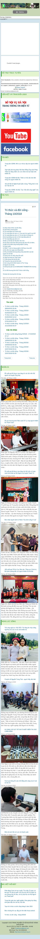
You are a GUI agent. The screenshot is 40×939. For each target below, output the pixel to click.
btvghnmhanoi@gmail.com (14, 289)
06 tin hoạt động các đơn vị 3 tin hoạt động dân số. (17, 237)
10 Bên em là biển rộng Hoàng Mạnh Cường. (15, 244)
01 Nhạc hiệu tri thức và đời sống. (12, 228)
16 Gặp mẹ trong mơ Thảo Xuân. (12, 257)
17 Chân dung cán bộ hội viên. (11, 259)
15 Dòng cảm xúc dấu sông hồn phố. (13, 255)
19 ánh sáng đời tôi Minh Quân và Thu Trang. (15, 263)
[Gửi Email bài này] (35, 206)
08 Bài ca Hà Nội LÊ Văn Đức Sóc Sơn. (14, 241)
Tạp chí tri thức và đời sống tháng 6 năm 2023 (18, 906)
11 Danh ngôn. (7, 246)
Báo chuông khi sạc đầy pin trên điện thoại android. (20, 910)
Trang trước (7, 358)
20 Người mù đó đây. (9, 265)
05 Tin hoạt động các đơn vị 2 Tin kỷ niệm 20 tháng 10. (18, 235)
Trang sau (32, 358)
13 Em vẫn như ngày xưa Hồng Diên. (13, 250)
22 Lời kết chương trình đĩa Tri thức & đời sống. (16, 270)
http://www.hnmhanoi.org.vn (22, 932)
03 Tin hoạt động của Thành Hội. (12, 231)
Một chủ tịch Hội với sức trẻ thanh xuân (16, 832)
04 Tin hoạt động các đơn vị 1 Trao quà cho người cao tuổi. (19, 233)
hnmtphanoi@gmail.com (22, 928)
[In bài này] (33, 206)
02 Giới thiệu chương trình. (10, 229)
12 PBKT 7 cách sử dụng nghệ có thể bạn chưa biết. (17, 248)
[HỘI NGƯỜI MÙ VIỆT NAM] (16, 117)
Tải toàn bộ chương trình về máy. (12, 274)
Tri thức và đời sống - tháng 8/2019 (15, 915)
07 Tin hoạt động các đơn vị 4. (11, 239)
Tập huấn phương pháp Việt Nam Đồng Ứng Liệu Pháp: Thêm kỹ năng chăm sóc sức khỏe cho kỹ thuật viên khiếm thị (21, 171)
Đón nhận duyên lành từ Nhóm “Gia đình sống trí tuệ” (20, 520)
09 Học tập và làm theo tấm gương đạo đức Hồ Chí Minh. (19, 242)
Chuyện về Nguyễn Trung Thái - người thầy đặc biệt (20, 679)
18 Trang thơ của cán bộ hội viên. (12, 261)
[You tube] (16, 135)
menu (21, 12)
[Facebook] (16, 148)
